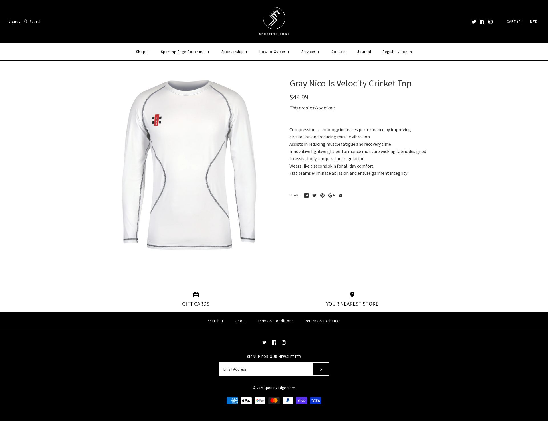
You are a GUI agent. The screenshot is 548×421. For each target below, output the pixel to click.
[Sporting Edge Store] (274, 9)
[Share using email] (341, 195)
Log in (406, 51)
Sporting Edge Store (279, 387)
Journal (364, 51)
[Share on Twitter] (314, 195)
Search (216, 320)
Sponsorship (234, 51)
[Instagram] (490, 22)
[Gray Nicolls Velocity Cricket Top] (189, 81)
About (240, 320)
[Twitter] (474, 22)
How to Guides (274, 51)
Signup (15, 21)
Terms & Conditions (275, 320)
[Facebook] (482, 22)
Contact (338, 51)
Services (310, 51)
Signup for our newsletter (274, 356)
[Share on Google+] (331, 195)
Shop (142, 51)
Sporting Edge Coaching (185, 51)
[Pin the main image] (322, 195)
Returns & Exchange (323, 320)
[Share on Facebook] (306, 195)
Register (390, 51)
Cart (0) (514, 21)
